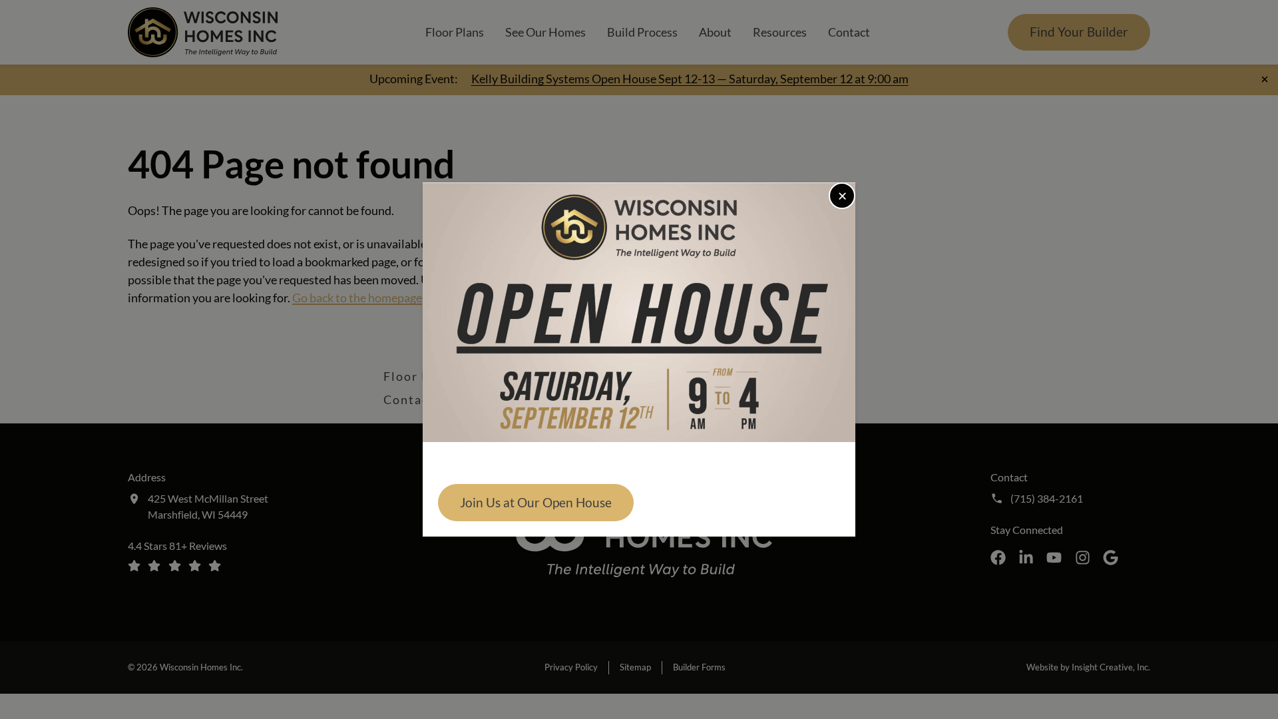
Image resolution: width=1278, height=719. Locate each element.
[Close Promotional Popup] (842, 195)
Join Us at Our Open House (536, 502)
